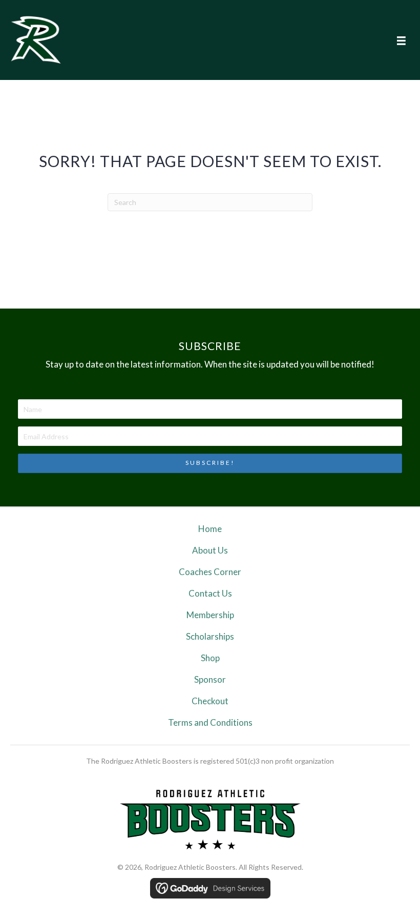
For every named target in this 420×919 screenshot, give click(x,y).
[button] (210, 463)
